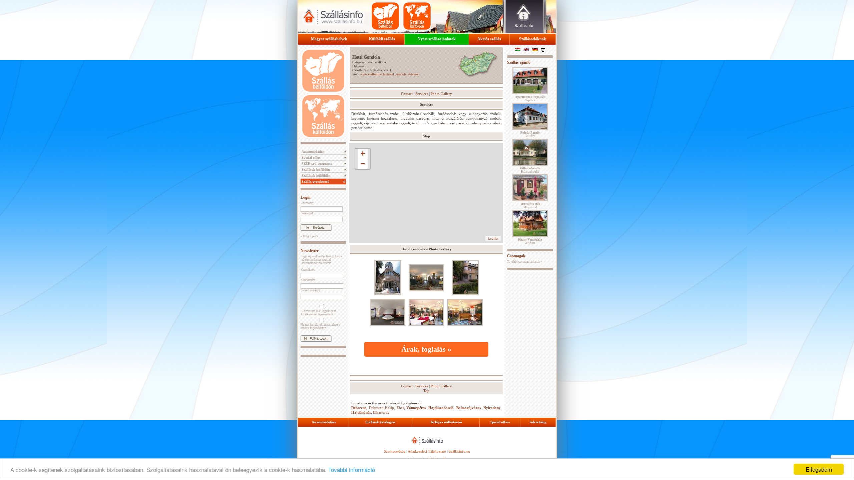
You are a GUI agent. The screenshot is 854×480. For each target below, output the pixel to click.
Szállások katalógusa (380, 422)
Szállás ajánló (518, 62)
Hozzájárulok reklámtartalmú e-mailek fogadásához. (321, 326)
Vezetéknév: (308, 269)
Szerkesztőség (394, 451)
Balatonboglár (530, 170)
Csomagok (516, 256)
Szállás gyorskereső (315, 181)
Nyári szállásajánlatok (437, 39)
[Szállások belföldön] (385, 16)
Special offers (311, 157)
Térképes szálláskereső (446, 422)
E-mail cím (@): (311, 290)
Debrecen (359, 66)
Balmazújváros (468, 408)
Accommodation (313, 151)
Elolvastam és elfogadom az (318, 312)
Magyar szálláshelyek (329, 39)
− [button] (363, 164)
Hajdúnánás (361, 412)
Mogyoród (530, 205)
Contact (407, 94)
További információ (351, 469)
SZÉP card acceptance (316, 163)
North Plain (361, 70)
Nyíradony (492, 408)
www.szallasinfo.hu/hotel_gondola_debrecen (389, 74)
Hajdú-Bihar (381, 70)
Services (421, 94)
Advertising (537, 422)
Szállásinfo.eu (459, 451)
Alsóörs (530, 241)
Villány (530, 134)
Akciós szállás (489, 39)
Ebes (400, 408)
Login (306, 197)
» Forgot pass (309, 236)
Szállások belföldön (315, 169)
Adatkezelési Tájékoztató (427, 451)
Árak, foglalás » (426, 349)
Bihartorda (381, 412)
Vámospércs (416, 408)
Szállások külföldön (316, 175)
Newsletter (310, 250)
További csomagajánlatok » (524, 261)
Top (426, 391)
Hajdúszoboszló (441, 408)
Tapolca (530, 98)
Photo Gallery (441, 94)
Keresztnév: (308, 280)
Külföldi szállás (382, 39)
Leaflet (493, 238)
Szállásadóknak (532, 39)
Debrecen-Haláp (381, 408)
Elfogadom (819, 469)
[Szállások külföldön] (417, 16)
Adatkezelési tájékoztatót (317, 314)
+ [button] (363, 153)
